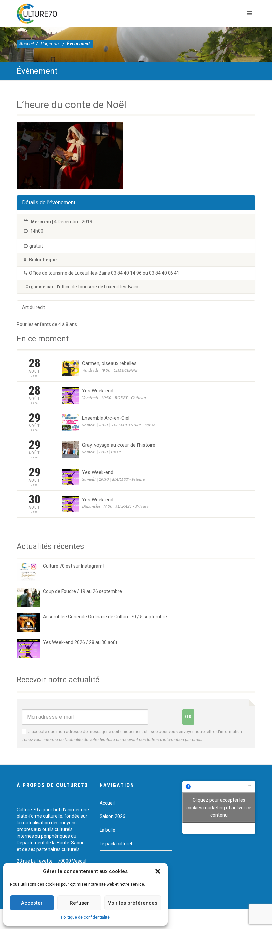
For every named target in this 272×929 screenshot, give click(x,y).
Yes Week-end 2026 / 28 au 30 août (80, 642)
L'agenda (50, 43)
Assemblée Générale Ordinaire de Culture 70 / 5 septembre (105, 616)
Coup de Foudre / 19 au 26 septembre (82, 591)
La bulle (107, 830)
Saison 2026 (112, 816)
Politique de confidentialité (85, 917)
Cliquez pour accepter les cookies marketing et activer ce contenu (218, 807)
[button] (157, 871)
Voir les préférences (132, 903)
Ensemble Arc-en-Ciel (105, 418)
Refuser (79, 903)
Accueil (26, 43)
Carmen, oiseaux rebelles (109, 363)
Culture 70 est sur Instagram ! (73, 566)
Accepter (32, 903)
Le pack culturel (116, 843)
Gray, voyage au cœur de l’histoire (118, 445)
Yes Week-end (97, 391)
